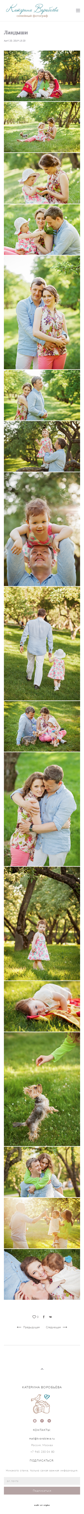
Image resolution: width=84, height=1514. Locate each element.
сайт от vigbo (42, 1505)
